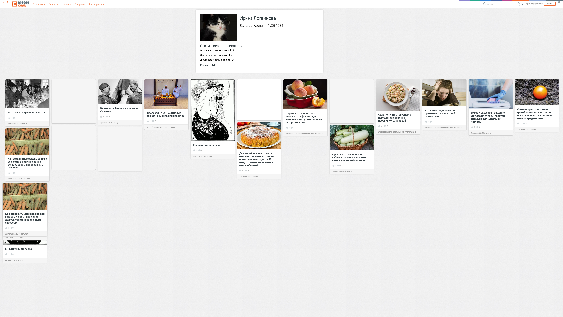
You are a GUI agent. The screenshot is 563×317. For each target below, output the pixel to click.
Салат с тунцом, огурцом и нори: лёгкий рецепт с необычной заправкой (394, 117)
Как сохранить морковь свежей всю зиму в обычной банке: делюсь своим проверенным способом (27, 163)
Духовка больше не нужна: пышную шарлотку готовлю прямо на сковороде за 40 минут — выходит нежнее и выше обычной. (256, 159)
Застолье (475, 133)
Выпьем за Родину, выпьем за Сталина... (119, 110)
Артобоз (11, 124)
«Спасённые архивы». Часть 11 (27, 112)
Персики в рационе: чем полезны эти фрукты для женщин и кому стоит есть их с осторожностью (305, 118)
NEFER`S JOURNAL (154, 127)
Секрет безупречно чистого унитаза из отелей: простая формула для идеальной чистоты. (488, 117)
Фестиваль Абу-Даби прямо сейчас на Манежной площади (165, 114)
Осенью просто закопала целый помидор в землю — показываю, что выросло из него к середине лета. (534, 114)
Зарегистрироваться (534, 3)
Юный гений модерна (206, 145)
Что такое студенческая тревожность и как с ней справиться (440, 113)
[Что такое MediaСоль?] (559, 2)
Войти (549, 3)
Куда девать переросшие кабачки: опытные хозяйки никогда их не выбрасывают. (350, 157)
